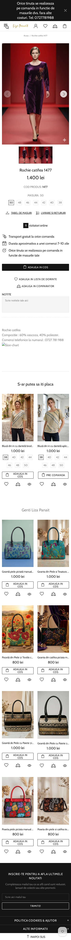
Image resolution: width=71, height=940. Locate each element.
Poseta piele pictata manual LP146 (18, 829)
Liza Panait (20, 26)
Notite (6, 294)
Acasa (26, 35)
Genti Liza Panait (36, 510)
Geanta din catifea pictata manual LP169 (53, 657)
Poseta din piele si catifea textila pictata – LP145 (53, 829)
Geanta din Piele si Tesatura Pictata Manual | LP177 (53, 571)
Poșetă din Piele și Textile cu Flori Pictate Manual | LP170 (18, 657)
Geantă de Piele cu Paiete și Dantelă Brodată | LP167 (18, 742)
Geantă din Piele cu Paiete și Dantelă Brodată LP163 (53, 743)
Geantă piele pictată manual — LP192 (18, 571)
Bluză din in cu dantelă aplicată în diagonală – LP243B (42, 445)
